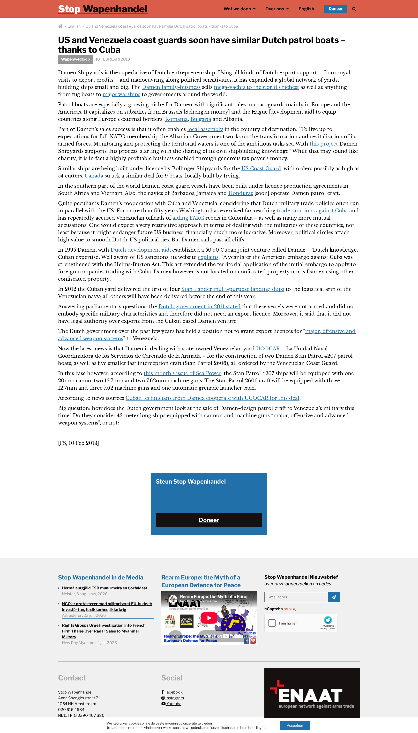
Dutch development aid (140, 250)
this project (324, 144)
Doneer (336, 8)
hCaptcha (280, 609)
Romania (176, 119)
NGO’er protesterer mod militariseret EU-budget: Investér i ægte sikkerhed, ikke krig (107, 607)
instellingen (256, 727)
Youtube (173, 704)
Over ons (275, 8)
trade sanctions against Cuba (312, 211)
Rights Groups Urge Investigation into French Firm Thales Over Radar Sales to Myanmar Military (104, 631)
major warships (121, 94)
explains (208, 257)
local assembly (205, 129)
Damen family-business (171, 87)
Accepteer (295, 725)
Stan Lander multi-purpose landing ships (232, 289)
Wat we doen (238, 8)
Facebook (173, 692)
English (306, 8)
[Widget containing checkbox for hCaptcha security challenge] (300, 623)
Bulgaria (200, 119)
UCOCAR (268, 349)
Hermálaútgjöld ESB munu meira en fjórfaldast (104, 588)
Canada (94, 176)
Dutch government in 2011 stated (199, 306)
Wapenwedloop (75, 59)
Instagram (174, 698)
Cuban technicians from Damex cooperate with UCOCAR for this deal (212, 398)
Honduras (240, 193)
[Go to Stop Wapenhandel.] (60, 26)
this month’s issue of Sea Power (182, 373)
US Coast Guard (261, 168)
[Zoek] (354, 9)
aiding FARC (188, 218)
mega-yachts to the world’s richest (256, 87)
